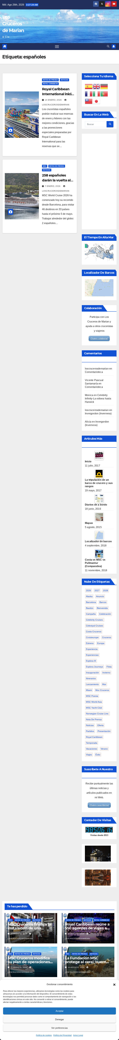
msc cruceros (102, 690)
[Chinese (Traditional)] (89, 101)
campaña (91, 614)
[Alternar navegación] (57, 46)
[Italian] (96, 93)
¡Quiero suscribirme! (99, 805)
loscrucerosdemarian (97, 368)
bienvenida (102, 608)
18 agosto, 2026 (76, 967)
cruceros (106, 637)
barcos (102, 602)
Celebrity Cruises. (94, 620)
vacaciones (91, 749)
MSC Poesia (92, 696)
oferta (100, 725)
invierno (106, 672)
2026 (88, 590)
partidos (90, 731)
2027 (97, 590)
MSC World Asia (94, 702)
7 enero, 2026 (53, 186)
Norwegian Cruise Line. (97, 713)
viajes (89, 754)
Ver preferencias (59, 1028)
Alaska (89, 596)
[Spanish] (89, 86)
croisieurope (92, 637)
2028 (105, 590)
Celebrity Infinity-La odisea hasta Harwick (98, 398)
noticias (90, 725)
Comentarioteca (94, 372)
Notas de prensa (50, 80)
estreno (90, 643)
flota (109, 666)
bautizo (89, 608)
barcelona (91, 602)
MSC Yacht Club (94, 707)
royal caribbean (94, 737)
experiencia (91, 649)
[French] (89, 93)
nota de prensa (94, 719)
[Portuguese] (104, 93)
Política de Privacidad (62, 1035)
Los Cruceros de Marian (13, 23)
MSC (44, 166)
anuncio (100, 596)
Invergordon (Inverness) (98, 413)
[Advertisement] (99, 181)
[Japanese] (96, 101)
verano (104, 749)
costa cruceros (93, 631)
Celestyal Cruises (94, 625)
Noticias (64, 80)
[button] (114, 984)
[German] (104, 86)
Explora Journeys (94, 666)
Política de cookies (44, 1035)
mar (104, 684)
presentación (104, 731)
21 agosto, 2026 (76, 934)
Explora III (91, 661)
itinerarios (91, 678)
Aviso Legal (78, 1035)
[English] (96, 86)
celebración (105, 614)
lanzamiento (92, 684)
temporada (91, 743)
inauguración (92, 672)
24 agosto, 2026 (19, 934)
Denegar (59, 1019)
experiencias (92, 655)
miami (89, 690)
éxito (97, 754)
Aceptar (60, 1011)
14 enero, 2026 (53, 100)
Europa (100, 643)
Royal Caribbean (50, 84)
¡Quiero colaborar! (99, 338)
